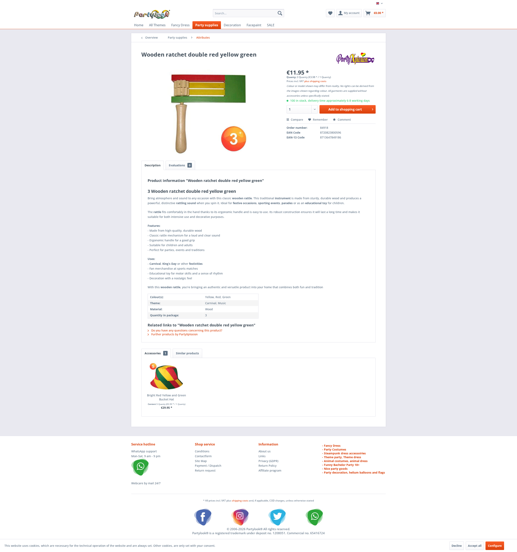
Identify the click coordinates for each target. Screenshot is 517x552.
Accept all (474, 546)
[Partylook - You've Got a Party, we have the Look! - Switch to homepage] (152, 14)
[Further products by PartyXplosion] (355, 58)
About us (264, 451)
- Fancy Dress (331, 446)
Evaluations (179, 165)
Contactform (203, 456)
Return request (205, 470)
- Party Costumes (334, 449)
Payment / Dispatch (208, 466)
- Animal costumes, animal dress (345, 461)
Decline (457, 546)
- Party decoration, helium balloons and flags (353, 472)
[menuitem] (248, 13)
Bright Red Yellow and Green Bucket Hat (166, 397)
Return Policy (267, 466)
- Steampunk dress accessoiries (344, 453)
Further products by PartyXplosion (174, 334)
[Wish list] (330, 13)
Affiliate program (269, 470)
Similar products (187, 353)
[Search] (280, 13)
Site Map (201, 461)
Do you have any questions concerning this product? (186, 330)
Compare (296, 119)
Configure (495, 546)
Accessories (155, 353)
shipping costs (240, 500)
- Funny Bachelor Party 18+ (340, 465)
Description (153, 165)
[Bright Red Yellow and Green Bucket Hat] (167, 377)
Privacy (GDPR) (268, 461)
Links (262, 456)
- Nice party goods (335, 469)
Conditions (202, 451)
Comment (344, 119)
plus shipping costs (315, 81)
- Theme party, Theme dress (341, 457)
